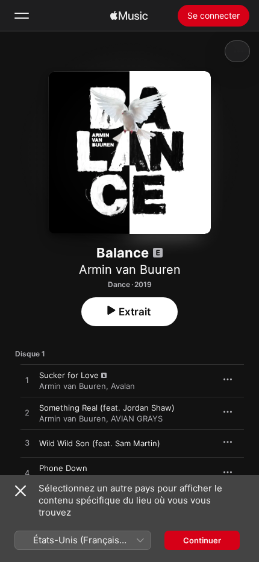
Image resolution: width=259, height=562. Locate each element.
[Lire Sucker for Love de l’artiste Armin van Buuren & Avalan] (27, 380)
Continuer (202, 540)
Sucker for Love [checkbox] (69, 375)
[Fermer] (20, 490)
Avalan (123, 386)
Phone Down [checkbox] (63, 468)
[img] (129, 15)
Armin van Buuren (130, 269)
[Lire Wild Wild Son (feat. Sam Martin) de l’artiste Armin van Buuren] (27, 443)
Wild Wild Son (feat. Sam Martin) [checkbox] (99, 443)
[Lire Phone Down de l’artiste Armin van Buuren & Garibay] (27, 473)
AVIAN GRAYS (137, 418)
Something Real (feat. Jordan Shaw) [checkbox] (107, 407)
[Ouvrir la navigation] (21, 15)
